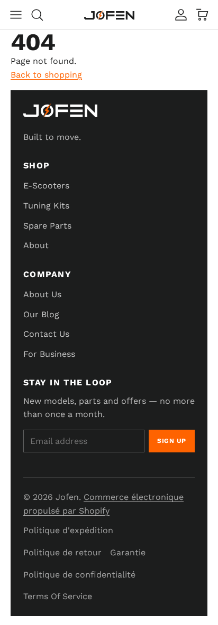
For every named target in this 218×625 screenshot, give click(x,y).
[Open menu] (15, 14)
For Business (49, 354)
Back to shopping (46, 75)
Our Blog (41, 314)
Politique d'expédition (68, 530)
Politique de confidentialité (79, 575)
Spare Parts (47, 226)
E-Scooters (46, 186)
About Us (42, 294)
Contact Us (46, 334)
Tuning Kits (46, 206)
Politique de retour (62, 552)
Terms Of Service (57, 596)
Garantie (128, 552)
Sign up (171, 440)
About (36, 245)
